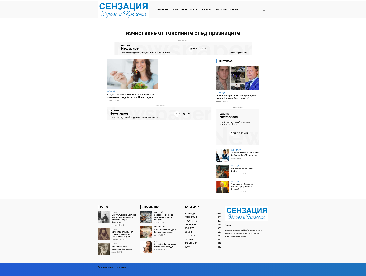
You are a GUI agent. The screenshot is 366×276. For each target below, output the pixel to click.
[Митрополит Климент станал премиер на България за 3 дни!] (104, 234)
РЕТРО (114, 212)
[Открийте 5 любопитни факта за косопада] (146, 247)
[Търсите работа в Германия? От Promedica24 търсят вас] (222, 155)
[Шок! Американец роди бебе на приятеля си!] (146, 232)
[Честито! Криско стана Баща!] (222, 171)
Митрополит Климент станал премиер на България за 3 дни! (122, 234)
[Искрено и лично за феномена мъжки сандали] (146, 217)
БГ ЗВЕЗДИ (220, 92)
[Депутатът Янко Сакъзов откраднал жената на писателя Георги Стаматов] (104, 217)
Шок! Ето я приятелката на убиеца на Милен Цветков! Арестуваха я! (236, 96)
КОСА (156, 241)
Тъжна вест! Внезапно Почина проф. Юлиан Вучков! (242, 186)
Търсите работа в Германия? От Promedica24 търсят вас (245, 154)
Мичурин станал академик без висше (122, 247)
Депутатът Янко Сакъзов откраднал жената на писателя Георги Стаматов (124, 218)
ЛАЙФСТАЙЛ (112, 91)
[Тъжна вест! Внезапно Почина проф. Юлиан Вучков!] (222, 187)
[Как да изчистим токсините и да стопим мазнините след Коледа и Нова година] (132, 74)
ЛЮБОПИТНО (159, 227)
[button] (264, 10)
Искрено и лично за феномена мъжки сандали (163, 217)
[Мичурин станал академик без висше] (104, 249)
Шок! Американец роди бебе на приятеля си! (165, 230)
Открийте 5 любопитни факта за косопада (165, 245)
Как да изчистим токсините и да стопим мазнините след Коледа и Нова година (130, 96)
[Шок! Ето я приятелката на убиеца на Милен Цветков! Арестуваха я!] (237, 78)
